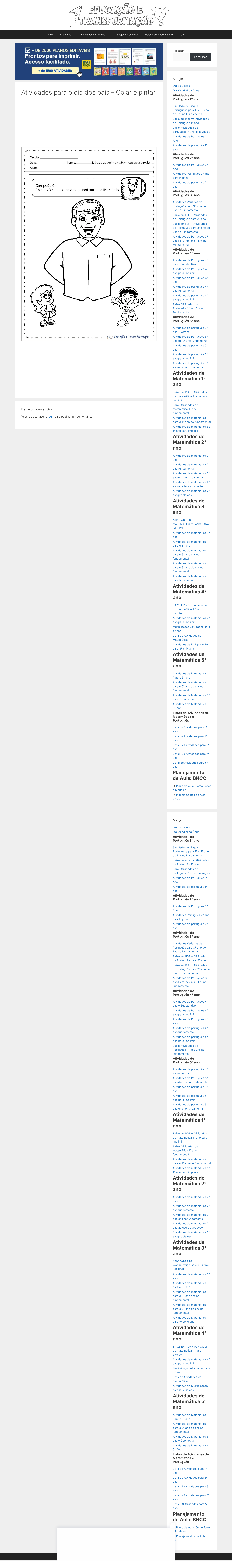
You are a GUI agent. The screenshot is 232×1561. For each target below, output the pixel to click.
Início (50, 34)
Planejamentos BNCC (127, 34)
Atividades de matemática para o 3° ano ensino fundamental (189, 554)
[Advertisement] (89, 124)
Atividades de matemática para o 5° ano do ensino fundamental (189, 686)
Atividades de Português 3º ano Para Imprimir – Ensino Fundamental (190, 240)
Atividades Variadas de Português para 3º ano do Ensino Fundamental (189, 206)
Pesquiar (178, 50)
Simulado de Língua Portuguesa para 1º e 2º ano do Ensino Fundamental (191, 110)
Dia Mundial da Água (186, 90)
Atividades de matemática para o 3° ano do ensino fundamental (189, 567)
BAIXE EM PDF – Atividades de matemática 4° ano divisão (190, 609)
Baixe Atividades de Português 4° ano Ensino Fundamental (188, 308)
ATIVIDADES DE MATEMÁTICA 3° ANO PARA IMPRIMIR (191, 524)
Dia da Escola (181, 85)
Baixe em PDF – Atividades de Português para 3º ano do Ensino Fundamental (191, 227)
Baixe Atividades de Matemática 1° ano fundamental (185, 409)
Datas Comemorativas (157, 34)
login (51, 416)
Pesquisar (200, 56)
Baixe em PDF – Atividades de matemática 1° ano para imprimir (190, 396)
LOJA (182, 34)
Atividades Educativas (93, 34)
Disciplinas (65, 34)
